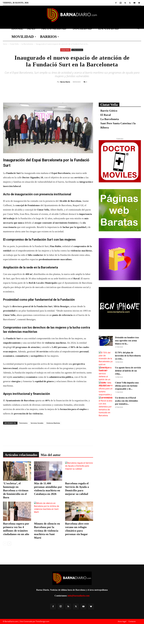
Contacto (132, 621)
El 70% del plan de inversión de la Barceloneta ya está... (128, 355)
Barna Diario (65, 82)
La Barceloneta (27, 44)
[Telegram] (90, 93)
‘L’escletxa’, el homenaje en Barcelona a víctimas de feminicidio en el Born (15, 490)
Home (17, 28)
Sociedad (82, 28)
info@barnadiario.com (78, 595)
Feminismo (23, 423)
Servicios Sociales (37, 423)
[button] (137, 28)
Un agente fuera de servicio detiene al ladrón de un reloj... (128, 370)
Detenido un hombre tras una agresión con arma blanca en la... (127, 340)
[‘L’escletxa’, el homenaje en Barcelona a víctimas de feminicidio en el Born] (17, 471)
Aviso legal (122, 621)
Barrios (48, 37)
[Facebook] (116, 3)
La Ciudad (108, 28)
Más (31, 28)
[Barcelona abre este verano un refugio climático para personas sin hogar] (79, 511)
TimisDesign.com (42, 621)
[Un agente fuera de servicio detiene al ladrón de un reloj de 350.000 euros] (106, 376)
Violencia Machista (53, 423)
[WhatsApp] (83, 93)
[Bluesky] (139, 3)
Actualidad (53, 28)
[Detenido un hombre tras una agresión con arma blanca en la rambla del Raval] (106, 341)
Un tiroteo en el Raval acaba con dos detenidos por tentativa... (126, 400)
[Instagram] (120, 3)
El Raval (105, 114)
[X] (130, 3)
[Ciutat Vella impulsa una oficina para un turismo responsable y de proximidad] (106, 390)
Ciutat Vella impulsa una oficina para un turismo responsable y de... (127, 385)
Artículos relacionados (21, 455)
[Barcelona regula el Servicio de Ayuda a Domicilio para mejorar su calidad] (79, 471)
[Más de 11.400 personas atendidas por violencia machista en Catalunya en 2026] (48, 471)
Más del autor (51, 455)
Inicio (5, 44)
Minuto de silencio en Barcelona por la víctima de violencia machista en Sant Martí (47, 530)
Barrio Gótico (108, 110)
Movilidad (23, 37)
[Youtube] (134, 3)
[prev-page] (5, 543)
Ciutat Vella (14, 44)
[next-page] (9, 543)
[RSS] (125, 3)
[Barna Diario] (72, 15)
